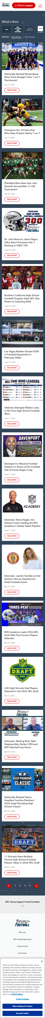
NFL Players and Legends (17, 29)
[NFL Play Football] (6, 5)
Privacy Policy (22, 946)
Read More (12, 90)
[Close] (42, 961)
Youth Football (30, 29)
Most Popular (30, 37)
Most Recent (16, 37)
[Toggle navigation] (40, 5)
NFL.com (22, 932)
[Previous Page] (9, 886)
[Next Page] (35, 886)
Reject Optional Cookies (22, 1006)
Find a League (25, 5)
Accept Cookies (22, 1013)
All (6, 29)
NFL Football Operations (22, 939)
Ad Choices (22, 953)
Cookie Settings (22, 999)
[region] (22, 988)
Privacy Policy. (17, 994)
